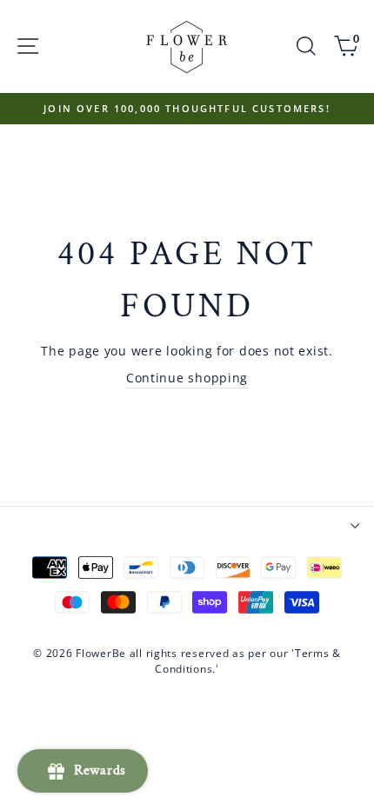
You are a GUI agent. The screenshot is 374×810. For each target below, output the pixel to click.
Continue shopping (187, 377)
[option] (187, 109)
